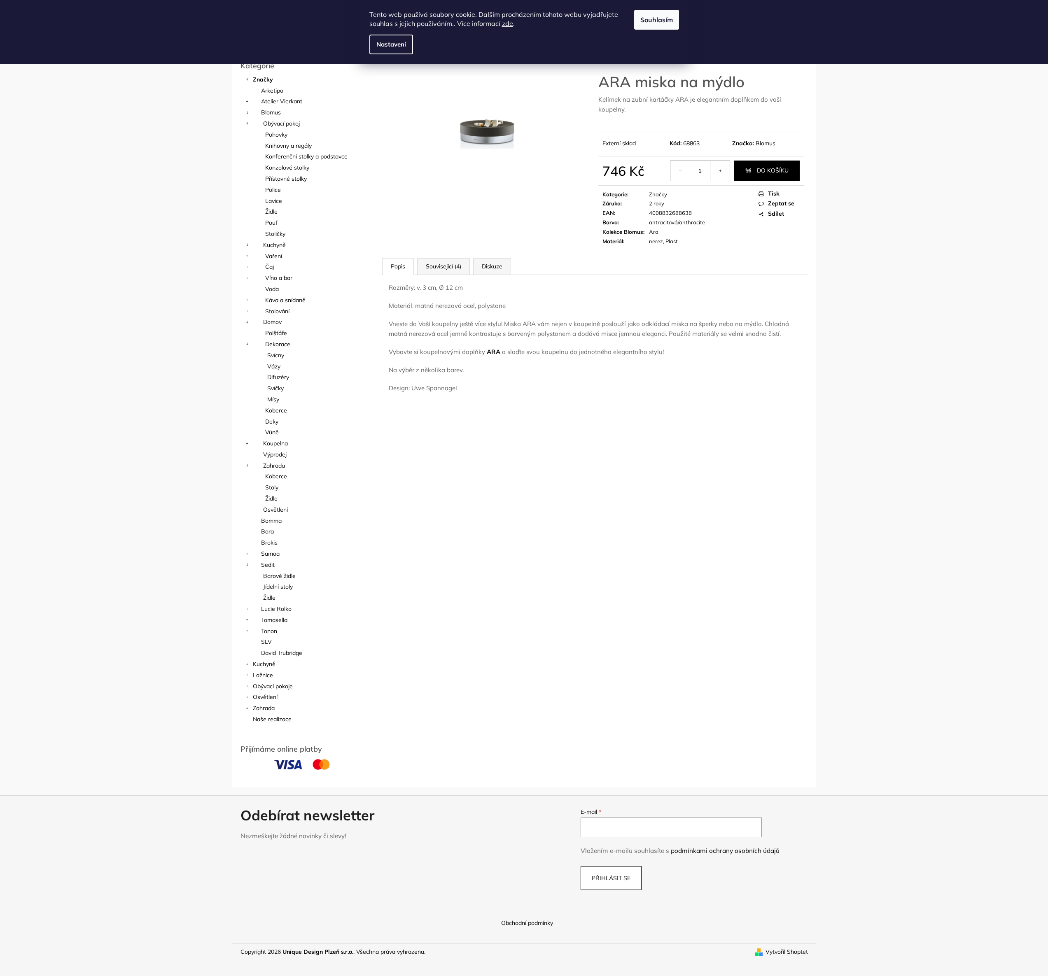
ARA (493, 352)
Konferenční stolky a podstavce (306, 156)
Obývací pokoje (273, 686)
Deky (271, 421)
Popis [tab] (398, 266)
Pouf (271, 222)
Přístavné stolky (286, 178)
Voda (272, 289)
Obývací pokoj (281, 123)
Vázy (273, 366)
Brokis (269, 542)
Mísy (273, 399)
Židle (271, 211)
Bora (267, 531)
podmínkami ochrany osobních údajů (725, 851)
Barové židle (279, 576)
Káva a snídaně (285, 300)
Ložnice (263, 675)
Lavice (273, 201)
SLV (266, 641)
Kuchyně (274, 245)
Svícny (275, 355)
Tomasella (274, 620)
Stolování (277, 311)
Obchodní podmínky (527, 923)
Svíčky (275, 388)
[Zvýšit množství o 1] (720, 171)
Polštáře (276, 333)
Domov (272, 322)
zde (507, 23)
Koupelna (275, 443)
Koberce (276, 410)
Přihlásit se (611, 878)
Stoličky (275, 234)
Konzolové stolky (287, 167)
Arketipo (272, 90)
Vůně (272, 432)
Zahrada (274, 465)
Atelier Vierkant (281, 101)
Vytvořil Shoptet (787, 951)
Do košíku (773, 170)
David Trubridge (281, 653)
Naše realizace (272, 719)
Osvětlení (275, 509)
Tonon (269, 631)
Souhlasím (656, 20)
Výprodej (275, 454)
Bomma (271, 520)
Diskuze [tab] (492, 266)
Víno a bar (278, 278)
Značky (263, 79)
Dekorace (277, 344)
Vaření (273, 256)
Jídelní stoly (278, 586)
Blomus (271, 112)
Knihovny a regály (288, 145)
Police (273, 189)
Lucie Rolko (276, 609)
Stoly (271, 487)
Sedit (268, 564)
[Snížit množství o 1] (680, 171)
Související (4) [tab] (443, 266)
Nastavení (391, 44)
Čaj (269, 266)
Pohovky (276, 134)
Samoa (270, 553)
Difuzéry (278, 377)
